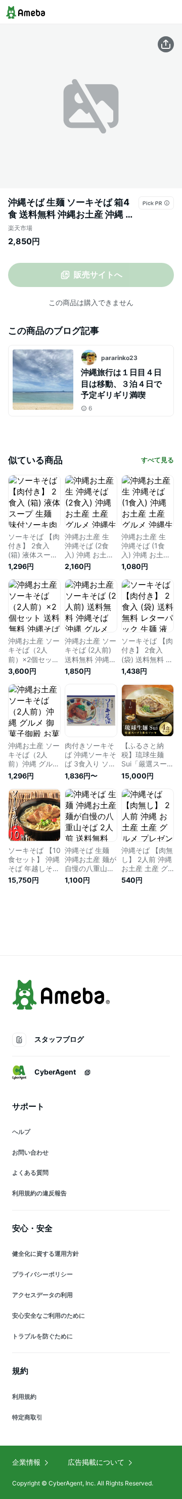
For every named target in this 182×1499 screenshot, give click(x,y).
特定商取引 (27, 1417)
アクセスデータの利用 (42, 1295)
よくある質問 (30, 1172)
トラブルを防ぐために (42, 1336)
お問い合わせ (30, 1152)
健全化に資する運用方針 (45, 1253)
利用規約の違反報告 (39, 1193)
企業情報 (26, 1462)
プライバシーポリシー (42, 1274)
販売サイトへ (98, 274)
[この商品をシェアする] (166, 44)
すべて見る (157, 460)
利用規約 (24, 1396)
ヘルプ (21, 1131)
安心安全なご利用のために (48, 1315)
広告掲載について (96, 1462)
